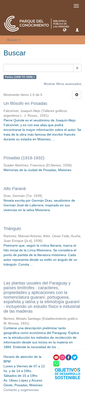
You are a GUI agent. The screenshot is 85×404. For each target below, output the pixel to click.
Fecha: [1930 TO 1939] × (20, 76)
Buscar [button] (12, 40)
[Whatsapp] (56, 363)
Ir (77, 68)
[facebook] (68, 357)
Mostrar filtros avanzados (62, 84)
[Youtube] (56, 357)
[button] (64, 30)
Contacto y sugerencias (21, 390)
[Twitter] (75, 357)
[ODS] (67, 373)
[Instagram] (62, 357)
